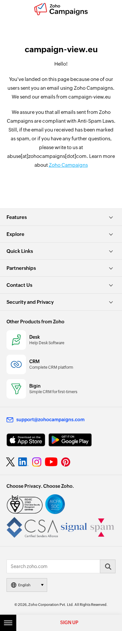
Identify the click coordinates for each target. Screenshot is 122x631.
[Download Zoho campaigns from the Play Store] (70, 440)
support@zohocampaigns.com (50, 419)
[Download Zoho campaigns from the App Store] (26, 440)
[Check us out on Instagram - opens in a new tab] (37, 462)
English (24, 585)
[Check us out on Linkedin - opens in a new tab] (23, 462)
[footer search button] (107, 566)
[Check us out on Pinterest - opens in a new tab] (65, 462)
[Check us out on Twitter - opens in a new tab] (10, 461)
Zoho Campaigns (68, 165)
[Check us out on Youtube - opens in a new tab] (51, 462)
